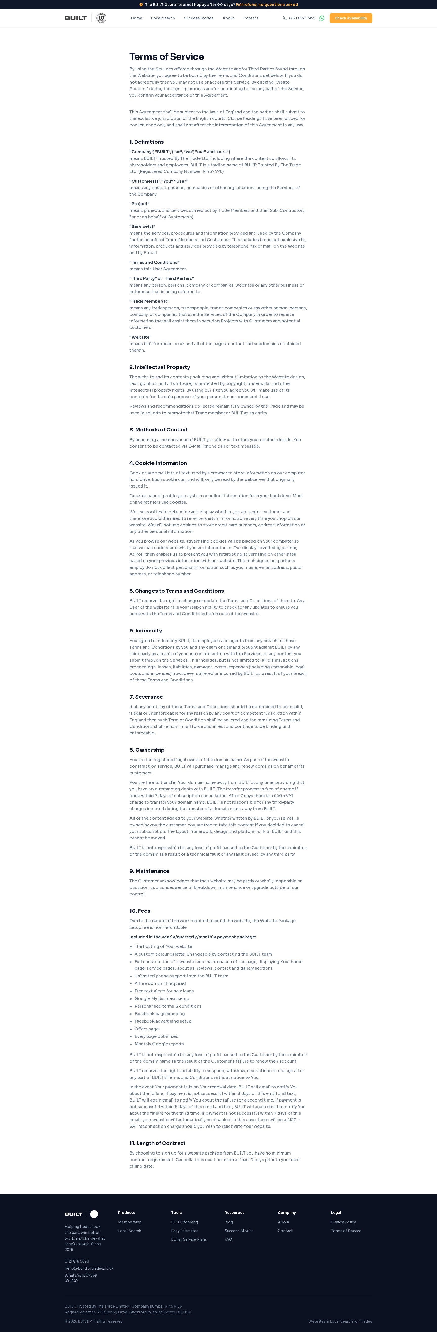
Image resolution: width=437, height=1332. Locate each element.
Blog (229, 1222)
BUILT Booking (184, 1222)
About (228, 18)
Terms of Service (346, 1230)
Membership (130, 1222)
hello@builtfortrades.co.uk (85, 1268)
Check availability (351, 18)
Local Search (163, 18)
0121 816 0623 (301, 18)
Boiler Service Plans (189, 1239)
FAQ (228, 1239)
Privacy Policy (343, 1222)
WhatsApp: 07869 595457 (81, 1278)
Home (136, 18)
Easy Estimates (185, 1230)
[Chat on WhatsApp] (321, 18)
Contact (250, 18)
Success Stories (198, 18)
